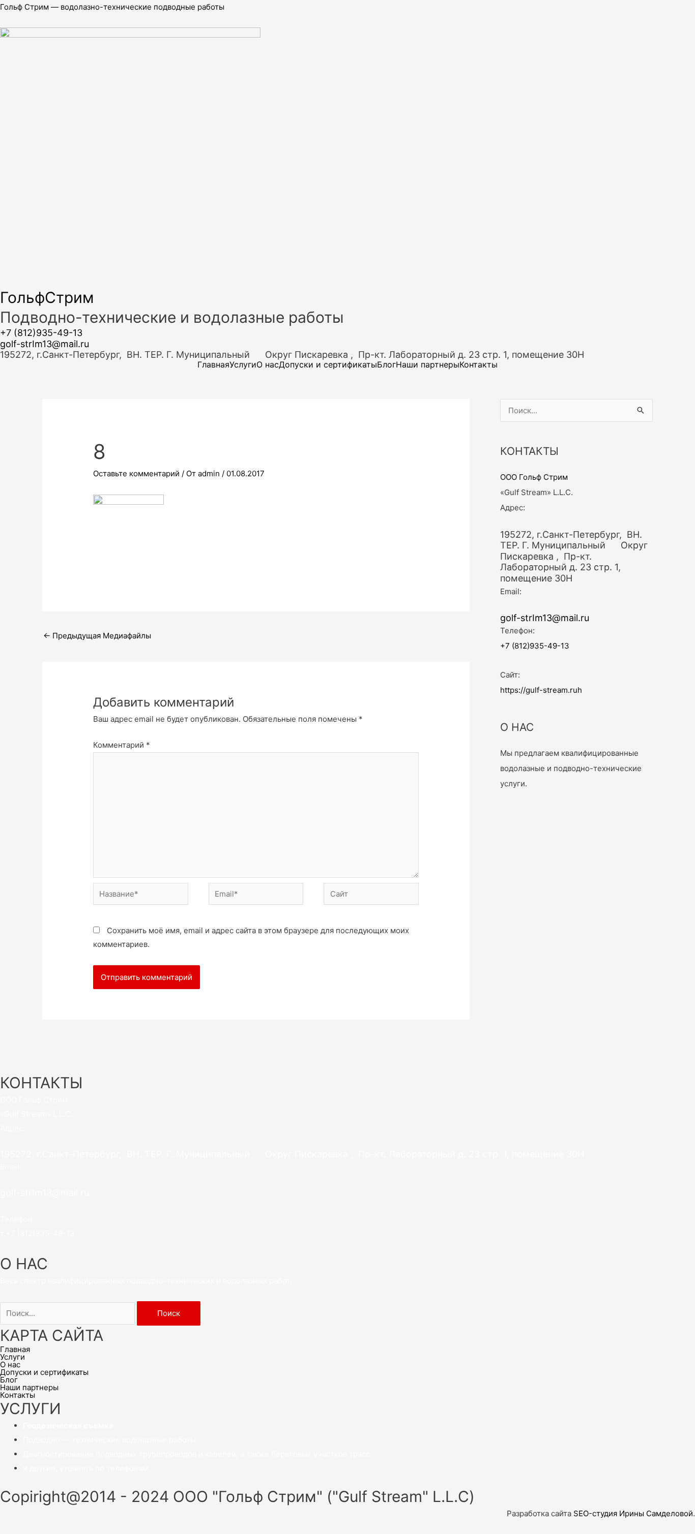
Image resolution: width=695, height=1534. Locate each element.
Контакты (478, 364)
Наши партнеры (427, 364)
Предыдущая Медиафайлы (97, 635)
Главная (213, 364)
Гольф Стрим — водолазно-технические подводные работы (112, 7)
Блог (386, 364)
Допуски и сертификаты (328, 364)
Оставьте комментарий (136, 473)
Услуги (242, 364)
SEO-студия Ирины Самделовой (633, 1513)
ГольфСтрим (47, 297)
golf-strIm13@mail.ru (44, 344)
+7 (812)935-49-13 (41, 332)
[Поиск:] (68, 1313)
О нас (267, 364)
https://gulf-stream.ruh (541, 690)
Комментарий (121, 745)
